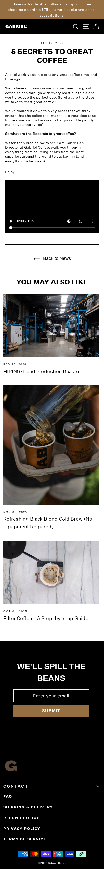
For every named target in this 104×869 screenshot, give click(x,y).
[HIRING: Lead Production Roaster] (51, 326)
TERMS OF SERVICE (24, 839)
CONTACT (15, 786)
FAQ (7, 796)
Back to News (56, 258)
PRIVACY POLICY (21, 828)
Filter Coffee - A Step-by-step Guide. (46, 618)
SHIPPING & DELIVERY (28, 807)
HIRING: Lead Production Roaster (42, 371)
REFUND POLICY (21, 818)
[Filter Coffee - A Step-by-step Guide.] (51, 573)
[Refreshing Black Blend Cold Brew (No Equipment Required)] (51, 445)
